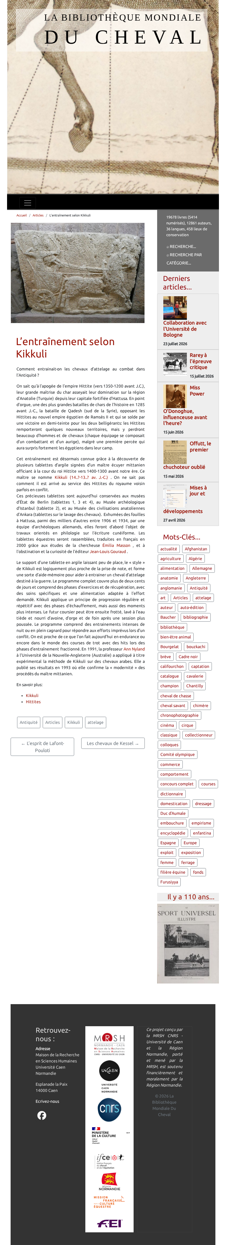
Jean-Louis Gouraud (108, 551)
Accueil (21, 215)
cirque (187, 725)
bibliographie (195, 617)
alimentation (172, 568)
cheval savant (172, 705)
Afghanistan (196, 549)
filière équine (172, 872)
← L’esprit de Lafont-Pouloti (42, 747)
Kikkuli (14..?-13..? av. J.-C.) (83, 477)
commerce (170, 764)
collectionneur (198, 735)
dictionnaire (171, 794)
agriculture (170, 558)
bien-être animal (175, 637)
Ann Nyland (134, 649)
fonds (198, 872)
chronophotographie (179, 715)
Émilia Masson (117, 545)
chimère (200, 705)
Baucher (168, 617)
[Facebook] (42, 1115)
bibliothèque (172, 627)
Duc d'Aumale (173, 813)
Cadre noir (188, 656)
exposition (191, 852)
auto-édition (192, 607)
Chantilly (194, 685)
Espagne (168, 842)
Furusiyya (169, 882)
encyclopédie (172, 833)
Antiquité (29, 722)
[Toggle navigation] (27, 203)
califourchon (172, 666)
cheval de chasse (175, 695)
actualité (168, 549)
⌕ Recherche (180, 246)
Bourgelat (169, 646)
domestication (173, 803)
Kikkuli (32, 695)
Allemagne (202, 568)
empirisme (201, 823)
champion (169, 685)
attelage (96, 722)
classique (168, 735)
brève (165, 656)
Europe (190, 842)
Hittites (33, 701)
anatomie (169, 578)
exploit (167, 852)
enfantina (202, 833)
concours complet (177, 784)
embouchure (172, 823)
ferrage (188, 862)
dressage (203, 803)
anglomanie (171, 588)
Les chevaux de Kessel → (113, 743)
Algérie (195, 558)
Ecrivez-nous (47, 1101)
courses (208, 784)
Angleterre (196, 578)
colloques (169, 744)
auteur (166, 607)
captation (200, 666)
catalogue (169, 676)
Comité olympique (177, 754)
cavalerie (195, 676)
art (163, 597)
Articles (38, 215)
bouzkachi (196, 646)
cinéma (167, 725)
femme (167, 862)
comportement (174, 774)
